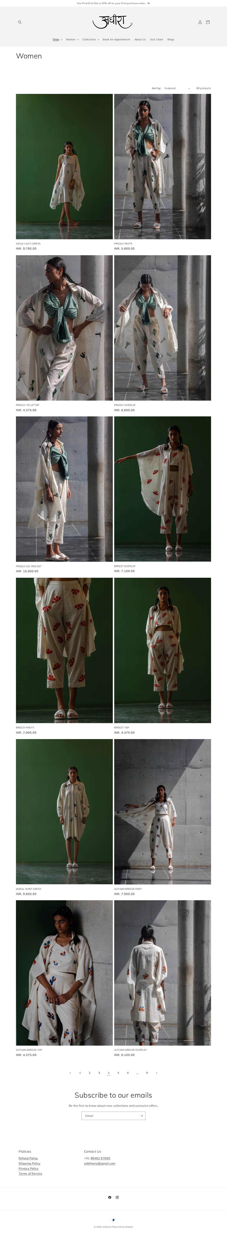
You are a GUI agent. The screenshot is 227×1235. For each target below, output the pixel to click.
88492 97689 (100, 1158)
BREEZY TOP (121, 727)
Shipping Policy (29, 1163)
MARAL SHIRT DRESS (28, 888)
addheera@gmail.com (99, 1163)
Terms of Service (30, 1173)
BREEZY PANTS (25, 727)
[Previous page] (70, 1073)
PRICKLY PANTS (123, 243)
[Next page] (156, 1073)
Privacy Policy (28, 1168)
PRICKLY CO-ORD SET (29, 566)
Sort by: (156, 88)
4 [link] (109, 1073)
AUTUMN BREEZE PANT (128, 888)
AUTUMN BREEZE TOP (29, 1050)
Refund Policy (28, 1158)
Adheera (107, 1227)
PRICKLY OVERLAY (125, 404)
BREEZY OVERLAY (124, 566)
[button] (20, 22)
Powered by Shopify (122, 1227)
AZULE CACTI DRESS (28, 243)
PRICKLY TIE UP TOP (27, 404)
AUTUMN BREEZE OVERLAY (130, 1050)
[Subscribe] (141, 1116)
